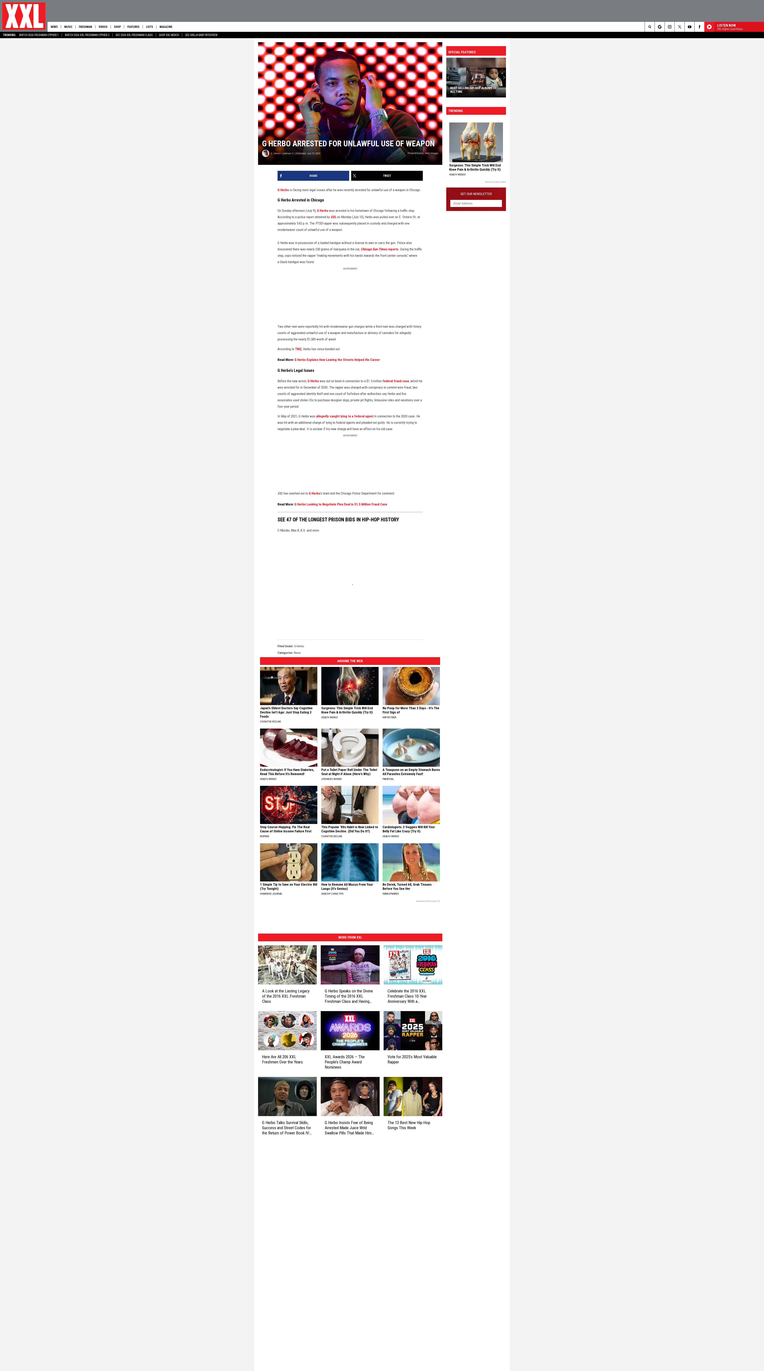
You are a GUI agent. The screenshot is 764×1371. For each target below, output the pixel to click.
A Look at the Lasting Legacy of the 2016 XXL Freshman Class (286, 996)
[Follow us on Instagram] (669, 27)
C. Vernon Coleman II (282, 153)
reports (379, 249)
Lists (149, 26)
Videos (103, 26)
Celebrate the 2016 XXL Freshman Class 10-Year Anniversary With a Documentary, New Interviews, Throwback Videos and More (412, 996)
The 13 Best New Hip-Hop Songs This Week (409, 1125)
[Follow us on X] (679, 27)
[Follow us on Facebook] (699, 27)
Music (68, 26)
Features (133, 26)
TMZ (298, 349)
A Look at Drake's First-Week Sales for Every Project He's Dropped (475, 89)
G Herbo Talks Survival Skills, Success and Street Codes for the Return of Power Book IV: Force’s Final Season (286, 1127)
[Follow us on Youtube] (689, 27)
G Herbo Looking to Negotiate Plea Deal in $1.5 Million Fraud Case (340, 504)
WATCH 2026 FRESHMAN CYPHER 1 (39, 35)
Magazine (166, 26)
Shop (117, 26)
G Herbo (283, 190)
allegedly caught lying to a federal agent (344, 416)
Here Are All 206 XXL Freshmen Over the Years (282, 1059)
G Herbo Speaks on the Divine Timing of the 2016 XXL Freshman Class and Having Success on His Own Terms (349, 996)
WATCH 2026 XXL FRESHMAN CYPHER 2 (87, 35)
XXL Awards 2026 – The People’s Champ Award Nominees (345, 1061)
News (54, 26)
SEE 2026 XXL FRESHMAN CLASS (134, 35)
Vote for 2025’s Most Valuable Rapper (412, 1059)
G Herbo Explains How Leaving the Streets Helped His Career (337, 360)
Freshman (85, 26)
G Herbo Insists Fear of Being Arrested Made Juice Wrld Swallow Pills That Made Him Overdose (349, 1127)
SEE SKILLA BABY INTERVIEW (201, 35)
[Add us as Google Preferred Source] (660, 27)
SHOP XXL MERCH (169, 35)
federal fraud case (396, 381)
